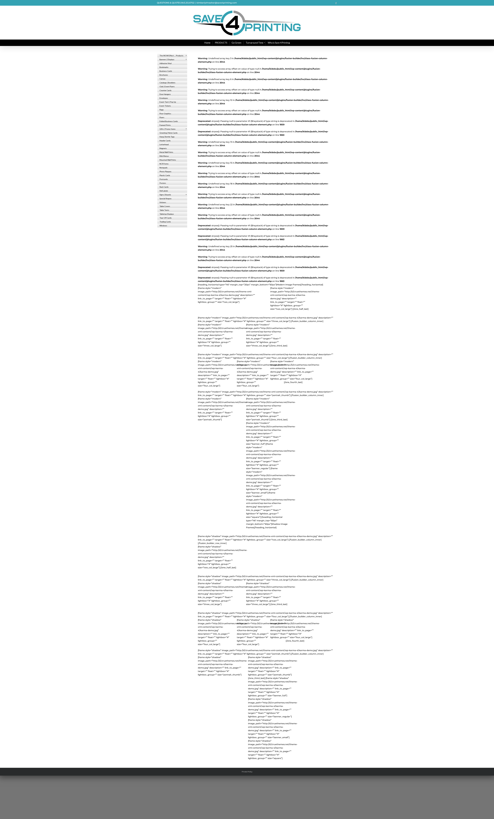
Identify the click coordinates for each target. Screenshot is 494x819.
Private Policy (247, 772)
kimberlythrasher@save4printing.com (217, 3)
